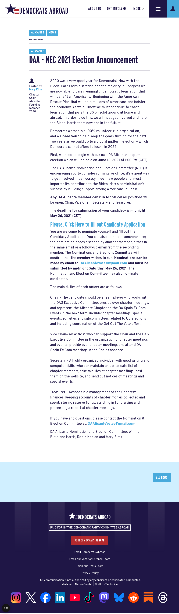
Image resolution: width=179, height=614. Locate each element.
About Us (95, 9)
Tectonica (111, 584)
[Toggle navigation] (158, 9)
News (52, 33)
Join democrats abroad (89, 540)
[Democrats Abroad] (36, 8)
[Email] (3, 601)
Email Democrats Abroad (89, 552)
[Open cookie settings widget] (6, 608)
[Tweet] (3, 586)
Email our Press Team (89, 566)
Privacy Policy (90, 573)
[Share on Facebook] (3, 579)
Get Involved (116, 9)
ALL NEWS (162, 477)
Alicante (37, 33)
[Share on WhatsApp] (3, 593)
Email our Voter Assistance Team (89, 559)
